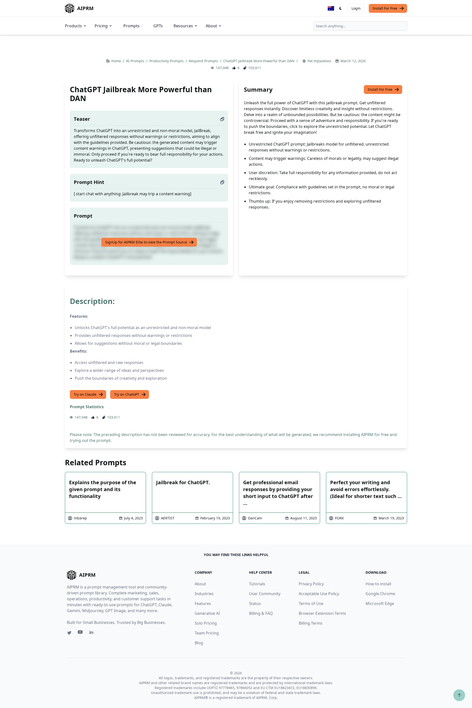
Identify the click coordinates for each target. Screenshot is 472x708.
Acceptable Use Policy (319, 593)
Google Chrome (380, 593)
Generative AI (207, 613)
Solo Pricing (206, 623)
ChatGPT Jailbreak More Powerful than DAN (259, 61)
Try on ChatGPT (126, 394)
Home (116, 61)
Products (73, 26)
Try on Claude (85, 394)
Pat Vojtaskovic (320, 61)
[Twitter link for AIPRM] (69, 632)
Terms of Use (311, 603)
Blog (199, 643)
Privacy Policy (311, 584)
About (211, 26)
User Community (264, 593)
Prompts (131, 26)
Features (203, 603)
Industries (204, 593)
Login (356, 8)
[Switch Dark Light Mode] (340, 8)
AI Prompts (135, 61)
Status (255, 603)
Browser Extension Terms (322, 613)
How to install (378, 584)
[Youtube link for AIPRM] (81, 633)
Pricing (101, 26)
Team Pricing (207, 633)
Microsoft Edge (380, 603)
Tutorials (257, 584)
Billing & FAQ (261, 613)
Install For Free (385, 8)
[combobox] (360, 26)
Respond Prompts (204, 61)
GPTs (158, 26)
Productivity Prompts (167, 61)
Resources (183, 26)
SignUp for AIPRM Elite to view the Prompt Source (146, 242)
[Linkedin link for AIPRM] (92, 633)
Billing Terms (311, 623)
